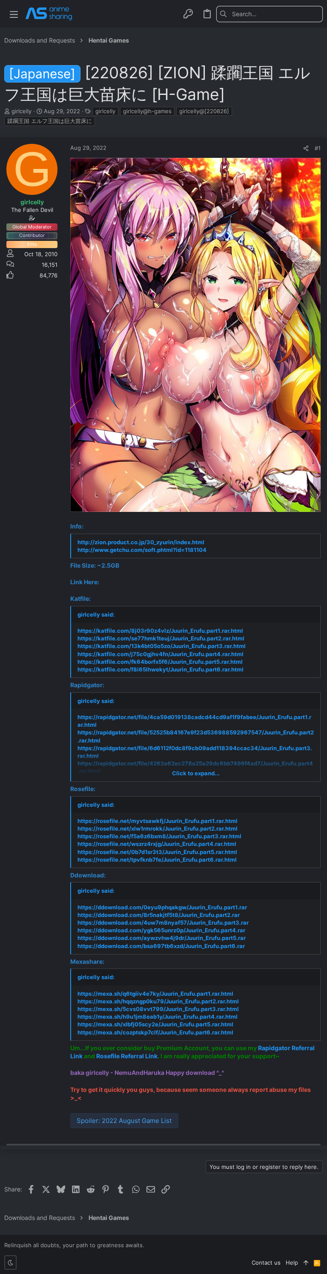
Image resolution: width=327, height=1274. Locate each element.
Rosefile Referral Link (127, 1056)
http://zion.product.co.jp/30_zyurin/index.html (140, 542)
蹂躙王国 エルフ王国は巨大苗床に (49, 120)
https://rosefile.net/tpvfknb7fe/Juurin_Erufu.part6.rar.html (157, 859)
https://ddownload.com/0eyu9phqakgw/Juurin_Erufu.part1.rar (162, 907)
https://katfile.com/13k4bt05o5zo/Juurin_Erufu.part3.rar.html (161, 646)
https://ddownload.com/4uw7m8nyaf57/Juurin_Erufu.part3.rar (163, 922)
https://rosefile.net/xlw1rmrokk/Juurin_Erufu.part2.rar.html (157, 828)
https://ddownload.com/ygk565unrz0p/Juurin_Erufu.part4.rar (161, 930)
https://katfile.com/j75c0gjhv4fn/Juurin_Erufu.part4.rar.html (160, 654)
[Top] (306, 1262)
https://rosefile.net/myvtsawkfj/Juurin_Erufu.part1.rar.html (157, 820)
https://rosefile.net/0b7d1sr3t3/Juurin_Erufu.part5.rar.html (157, 851)
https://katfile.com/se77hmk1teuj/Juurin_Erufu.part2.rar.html (160, 638)
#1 (318, 148)
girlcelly (105, 111)
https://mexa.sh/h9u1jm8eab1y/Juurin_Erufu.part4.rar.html (157, 1016)
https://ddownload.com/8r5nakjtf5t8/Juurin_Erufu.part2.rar (158, 914)
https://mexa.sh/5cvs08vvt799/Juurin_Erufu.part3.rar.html (158, 1008)
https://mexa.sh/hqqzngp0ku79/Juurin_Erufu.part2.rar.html (158, 1001)
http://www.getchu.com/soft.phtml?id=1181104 (142, 549)
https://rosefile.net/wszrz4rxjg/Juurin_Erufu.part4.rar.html (156, 843)
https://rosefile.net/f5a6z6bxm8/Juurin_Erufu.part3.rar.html (159, 836)
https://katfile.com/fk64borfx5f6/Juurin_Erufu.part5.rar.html (160, 661)
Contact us (266, 1262)
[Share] (306, 148)
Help (292, 1262)
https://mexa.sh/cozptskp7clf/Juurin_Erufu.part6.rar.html (155, 1032)
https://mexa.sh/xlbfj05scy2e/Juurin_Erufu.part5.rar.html (155, 1024)
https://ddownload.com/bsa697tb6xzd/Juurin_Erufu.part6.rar (161, 946)
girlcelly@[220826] (204, 111)
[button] (13, 13)
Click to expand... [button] (196, 773)
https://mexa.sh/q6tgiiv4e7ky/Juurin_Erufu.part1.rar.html (155, 993)
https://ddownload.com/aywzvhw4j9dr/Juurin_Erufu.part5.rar (161, 937)
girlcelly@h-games (147, 111)
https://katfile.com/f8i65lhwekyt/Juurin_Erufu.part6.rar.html (160, 669)
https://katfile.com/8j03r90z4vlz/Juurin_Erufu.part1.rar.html (160, 630)
